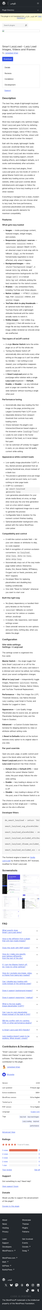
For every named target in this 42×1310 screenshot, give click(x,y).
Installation (9, 79)
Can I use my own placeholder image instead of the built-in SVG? (16, 1013)
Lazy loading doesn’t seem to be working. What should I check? (15, 1037)
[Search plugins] (26, 25)
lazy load (23, 1117)
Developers (7, 1247)
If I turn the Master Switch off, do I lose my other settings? (14, 966)
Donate (26, 1247)
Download (8, 59)
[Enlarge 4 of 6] (37, 877)
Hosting (5, 1228)
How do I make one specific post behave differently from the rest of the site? (14, 956)
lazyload (36, 1121)
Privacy (5, 1232)
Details (7, 67)
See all (37, 1170)
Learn (4, 1239)
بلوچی (10, 1280)
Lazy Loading (27, 1121)
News (4, 1224)
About (4, 1220)
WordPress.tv (9, 1251)
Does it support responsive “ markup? (17, 998)
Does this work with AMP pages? (16, 948)
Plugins (25, 1228)
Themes (25, 1224)
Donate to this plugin (10, 1206)
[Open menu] (38, 3)
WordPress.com (9, 1258)
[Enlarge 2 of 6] (17, 899)
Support (7, 90)
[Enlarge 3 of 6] (17, 912)
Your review (7, 1170)
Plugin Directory (8, 10)
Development (10, 85)
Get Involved (27, 1239)
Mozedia (10, 1074)
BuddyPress (8, 1270)
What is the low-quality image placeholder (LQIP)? (13, 1005)
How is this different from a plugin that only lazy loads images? (16, 940)
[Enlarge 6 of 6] (37, 901)
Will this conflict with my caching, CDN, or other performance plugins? (17, 1022)
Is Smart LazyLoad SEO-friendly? (16, 1030)
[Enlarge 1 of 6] (17, 877)
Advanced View (8, 1132)
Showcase (26, 1220)
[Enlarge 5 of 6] (37, 889)
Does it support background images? (17, 991)
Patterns (25, 1232)
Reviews (8, 73)
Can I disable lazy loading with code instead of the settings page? (16, 982)
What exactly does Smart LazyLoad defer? (12, 931)
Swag (25, 1251)
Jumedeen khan (11, 53)
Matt (5, 1262)
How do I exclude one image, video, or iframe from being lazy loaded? (17, 974)
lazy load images (33, 1117)
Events (25, 1243)
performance (34, 1126)
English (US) (35, 1112)
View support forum (10, 1186)
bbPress (6, 1266)
